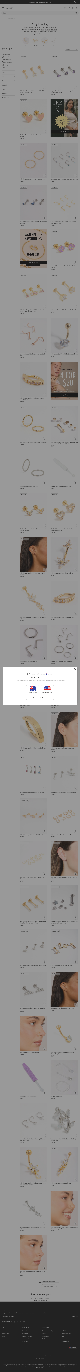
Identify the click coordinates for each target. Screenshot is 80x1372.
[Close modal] (75, 669)
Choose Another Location (40, 698)
